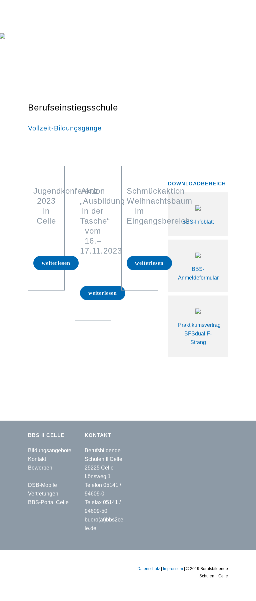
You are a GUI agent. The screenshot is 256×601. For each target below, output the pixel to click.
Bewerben (40, 468)
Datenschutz (148, 568)
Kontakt (37, 459)
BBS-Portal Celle (48, 502)
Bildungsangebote (49, 450)
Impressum (173, 568)
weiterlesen (56, 263)
